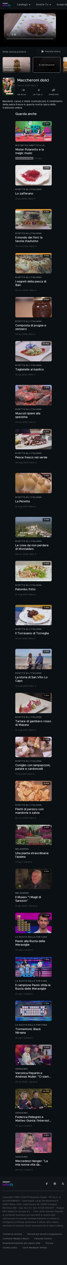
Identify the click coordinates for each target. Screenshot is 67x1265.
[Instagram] (54, 1183)
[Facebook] (46, 1183)
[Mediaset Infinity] (6, 4)
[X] (62, 1183)
